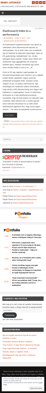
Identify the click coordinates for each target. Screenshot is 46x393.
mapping (39, 121)
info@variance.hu (18, 167)
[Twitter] (36, 2)
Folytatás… (10, 115)
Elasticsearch (20, 41)
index (31, 121)
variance (9, 38)
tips (28, 124)
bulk (12, 121)
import (28, 121)
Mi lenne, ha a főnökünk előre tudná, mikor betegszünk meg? (26, 259)
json (35, 121)
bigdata (7, 41)
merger (11, 124)
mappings (5, 124)
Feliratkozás (9, 315)
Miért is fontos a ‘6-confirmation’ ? (22, 186)
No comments (39, 28)
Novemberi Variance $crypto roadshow (18, 341)
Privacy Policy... (6, 170)
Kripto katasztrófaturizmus (26, 196)
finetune (23, 121)
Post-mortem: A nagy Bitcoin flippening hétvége (21, 345)
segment (24, 124)
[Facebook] (33, 2)
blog (12, 41)
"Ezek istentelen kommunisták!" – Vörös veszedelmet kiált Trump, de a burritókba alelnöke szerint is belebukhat (26, 281)
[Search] (41, 140)
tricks (34, 124)
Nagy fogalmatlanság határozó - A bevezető (20, 348)
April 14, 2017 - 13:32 (22, 38)
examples (17, 121)
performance (17, 124)
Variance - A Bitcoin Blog (11, 3)
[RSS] (40, 2)
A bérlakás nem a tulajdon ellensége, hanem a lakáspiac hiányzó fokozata (26, 236)
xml (4, 127)
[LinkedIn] (43, 2)
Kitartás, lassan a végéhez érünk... (16, 351)
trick (31, 124)
